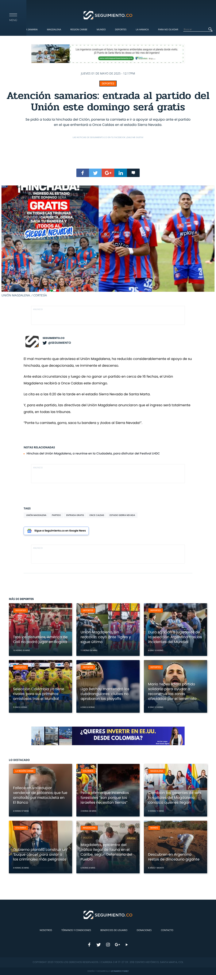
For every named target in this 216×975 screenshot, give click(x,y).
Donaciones (144, 930)
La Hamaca (142, 29)
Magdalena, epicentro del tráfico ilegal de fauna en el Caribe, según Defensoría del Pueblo (106, 852)
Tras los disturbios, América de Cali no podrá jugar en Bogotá (40, 639)
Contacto (167, 930)
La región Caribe (24, 771)
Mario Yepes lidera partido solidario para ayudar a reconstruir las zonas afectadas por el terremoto (172, 691)
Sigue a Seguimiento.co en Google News (60, 531)
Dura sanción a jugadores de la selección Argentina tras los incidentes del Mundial (175, 637)
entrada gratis (75, 515)
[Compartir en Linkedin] (120, 173)
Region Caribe (79, 29)
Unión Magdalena (36, 515)
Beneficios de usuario (113, 930)
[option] (108, 241)
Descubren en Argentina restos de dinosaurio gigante (174, 857)
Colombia (88, 771)
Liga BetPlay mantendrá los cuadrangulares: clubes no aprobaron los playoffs (105, 693)
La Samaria (31, 29)
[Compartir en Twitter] (95, 173)
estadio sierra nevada (122, 515)
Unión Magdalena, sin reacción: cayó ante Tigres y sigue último (106, 637)
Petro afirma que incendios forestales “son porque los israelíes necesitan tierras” (105, 797)
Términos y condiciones (76, 930)
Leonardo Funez (119, 971)
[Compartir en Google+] (108, 173)
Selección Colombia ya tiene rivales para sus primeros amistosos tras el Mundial (38, 693)
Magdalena (54, 29)
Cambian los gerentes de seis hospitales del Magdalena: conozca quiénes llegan (174, 797)
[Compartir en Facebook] (82, 173)
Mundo (101, 29)
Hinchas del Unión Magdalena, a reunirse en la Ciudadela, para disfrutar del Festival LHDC (93, 453)
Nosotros (46, 930)
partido (56, 515)
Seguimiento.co (54, 338)
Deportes (120, 29)
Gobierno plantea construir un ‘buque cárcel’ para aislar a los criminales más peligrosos (40, 854)
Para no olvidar (168, 29)
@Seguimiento (59, 343)
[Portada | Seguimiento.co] (108, 15)
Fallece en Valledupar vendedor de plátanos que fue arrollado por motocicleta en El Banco (40, 795)
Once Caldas (96, 515)
